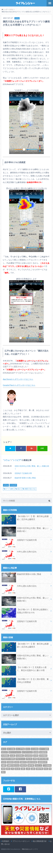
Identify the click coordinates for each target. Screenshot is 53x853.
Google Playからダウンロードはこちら (19, 385)
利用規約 (5, 841)
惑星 (8, 769)
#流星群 (10, 762)
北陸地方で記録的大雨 (23, 473)
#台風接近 (5, 755)
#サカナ (4, 752)
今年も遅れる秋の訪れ (27, 551)
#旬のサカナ (20, 759)
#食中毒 (30, 765)
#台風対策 (43, 752)
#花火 (19, 489)
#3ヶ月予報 (20, 749)
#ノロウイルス (27, 752)
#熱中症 (23, 762)
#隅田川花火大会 (30, 489)
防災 (45, 769)
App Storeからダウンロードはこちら (18, 379)
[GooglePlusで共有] (31, 448)
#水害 (4, 762)
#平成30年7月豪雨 (8, 759)
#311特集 (34, 749)
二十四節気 (47, 765)
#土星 (12, 755)
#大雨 (36, 755)
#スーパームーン (14, 752)
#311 (27, 749)
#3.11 (4, 749)
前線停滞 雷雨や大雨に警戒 (25, 478)
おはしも (38, 765)
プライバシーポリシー (21, 841)
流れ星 (17, 769)
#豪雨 (4, 765)
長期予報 (39, 769)
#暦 (35, 759)
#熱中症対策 (32, 762)
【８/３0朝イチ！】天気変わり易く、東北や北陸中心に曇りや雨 (31, 668)
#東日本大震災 (43, 759)
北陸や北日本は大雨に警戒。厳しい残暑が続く (32, 467)
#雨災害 (23, 765)
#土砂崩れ (19, 755)
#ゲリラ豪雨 (9, 489)
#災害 (17, 762)
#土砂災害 (28, 755)
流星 (23, 769)
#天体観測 (43, 755)
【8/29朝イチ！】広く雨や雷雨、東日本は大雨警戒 (33, 680)
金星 (33, 769)
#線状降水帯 (42, 762)
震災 (3, 772)
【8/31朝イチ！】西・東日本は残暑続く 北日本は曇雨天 (33, 517)
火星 (28, 769)
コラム (7, 460)
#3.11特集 (11, 749)
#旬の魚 (29, 759)
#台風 (36, 752)
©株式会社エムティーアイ (30, 849)
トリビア (17, 460)
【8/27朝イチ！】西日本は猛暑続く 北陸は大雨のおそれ (33, 611)
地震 (3, 769)
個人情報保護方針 (40, 841)
